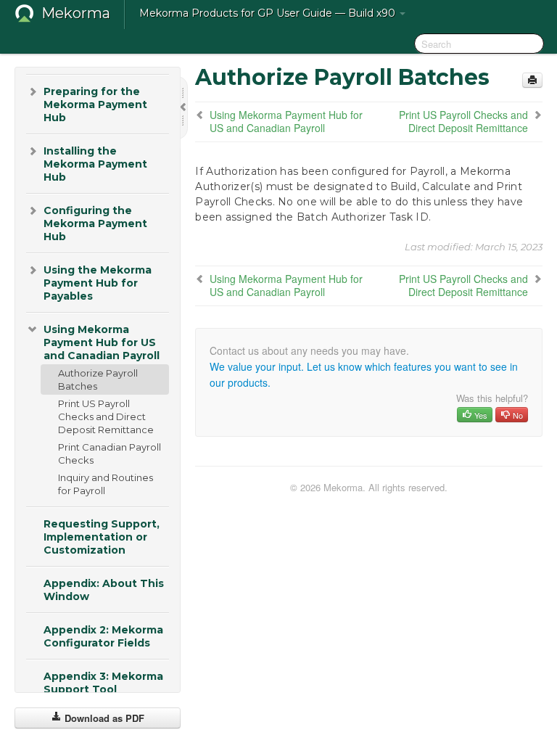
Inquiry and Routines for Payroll (105, 484)
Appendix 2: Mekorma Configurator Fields (103, 636)
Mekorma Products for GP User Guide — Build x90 (268, 13)
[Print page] (532, 80)
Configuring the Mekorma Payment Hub (95, 223)
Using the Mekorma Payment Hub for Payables (98, 283)
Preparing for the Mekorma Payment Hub (95, 104)
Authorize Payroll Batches (98, 379)
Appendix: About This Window (104, 590)
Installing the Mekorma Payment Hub (95, 164)
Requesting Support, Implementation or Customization (102, 537)
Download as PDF (103, 718)
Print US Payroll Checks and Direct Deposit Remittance (106, 416)
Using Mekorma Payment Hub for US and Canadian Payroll (102, 342)
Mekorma (75, 13)
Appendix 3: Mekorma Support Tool (103, 683)
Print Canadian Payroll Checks (109, 453)
